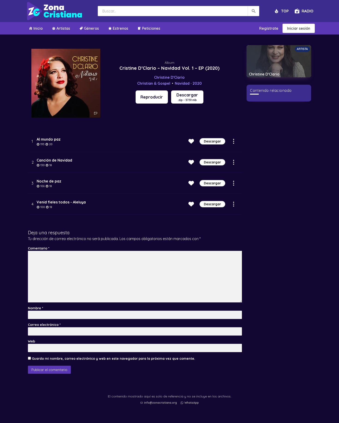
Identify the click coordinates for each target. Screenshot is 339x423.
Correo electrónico (44, 325)
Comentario (38, 248)
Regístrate (268, 28)
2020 (197, 83)
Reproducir (151, 97)
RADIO (307, 11)
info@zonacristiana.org (160, 402)
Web (31, 341)
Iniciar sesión (298, 28)
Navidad (182, 83)
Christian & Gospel (153, 83)
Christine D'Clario (169, 77)
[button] (170, 407)
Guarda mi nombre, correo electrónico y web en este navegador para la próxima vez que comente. (113, 358)
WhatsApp (191, 402)
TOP (285, 11)
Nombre (35, 308)
